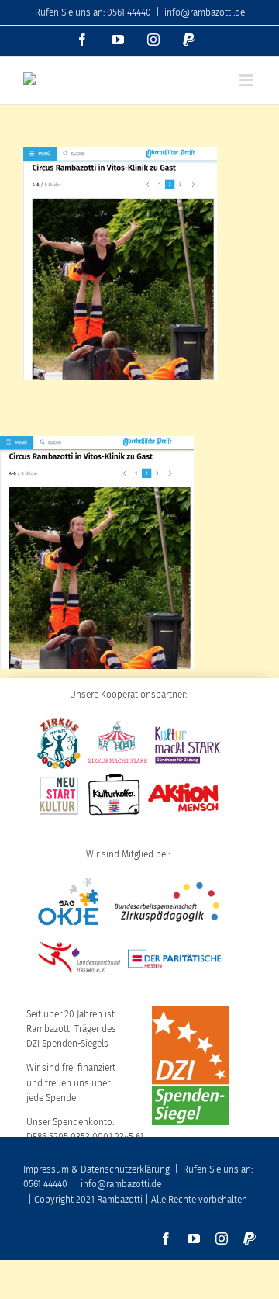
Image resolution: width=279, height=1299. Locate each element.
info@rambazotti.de (204, 12)
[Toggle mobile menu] (247, 80)
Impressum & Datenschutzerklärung (96, 1169)
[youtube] (194, 1238)
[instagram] (221, 1238)
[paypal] (249, 1238)
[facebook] (166, 1238)
